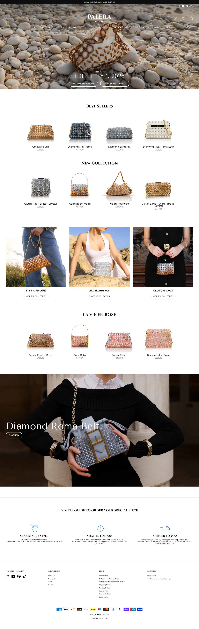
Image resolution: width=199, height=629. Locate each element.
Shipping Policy (105, 585)
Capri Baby (80, 355)
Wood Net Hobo (119, 204)
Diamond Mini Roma (80, 147)
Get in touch (151, 576)
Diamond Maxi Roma (158, 355)
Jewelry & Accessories (130, 27)
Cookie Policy (104, 591)
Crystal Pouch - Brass (40, 355)
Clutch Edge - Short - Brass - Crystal (158, 205)
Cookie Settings (105, 594)
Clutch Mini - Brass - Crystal (40, 204)
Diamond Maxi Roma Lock (158, 147)
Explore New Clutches (114, 83)
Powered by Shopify (99, 618)
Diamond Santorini (119, 147)
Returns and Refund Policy (109, 579)
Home (33, 27)
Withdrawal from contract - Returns (112, 582)
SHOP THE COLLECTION (35, 296)
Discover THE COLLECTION (83, 83)
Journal (50, 585)
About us (162, 27)
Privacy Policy (104, 588)
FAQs (50, 582)
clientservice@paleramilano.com (159, 579)
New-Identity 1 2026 (59, 27)
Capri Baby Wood (80, 204)
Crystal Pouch (40, 147)
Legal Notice (104, 597)
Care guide (52, 579)
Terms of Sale (104, 576)
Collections (92, 27)
